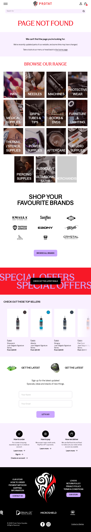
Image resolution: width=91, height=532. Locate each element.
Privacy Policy (73, 486)
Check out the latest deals (45, 281)
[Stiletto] (20, 237)
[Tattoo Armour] (20, 228)
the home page (61, 49)
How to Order (17, 482)
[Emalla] (20, 218)
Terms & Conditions (73, 489)
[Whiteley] (66, 512)
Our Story (17, 479)
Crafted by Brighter (77, 524)
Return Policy (73, 483)
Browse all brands (45, 253)
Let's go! (45, 414)
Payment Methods (18, 485)
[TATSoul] (71, 228)
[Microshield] (42, 512)
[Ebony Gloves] (45, 228)
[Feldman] (71, 218)
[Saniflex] (45, 218)
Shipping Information (17, 489)
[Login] (81, 4)
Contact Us (18, 496)
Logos (73, 480)
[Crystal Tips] (71, 237)
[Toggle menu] (6, 4)
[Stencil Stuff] (45, 237)
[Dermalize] (18, 512)
